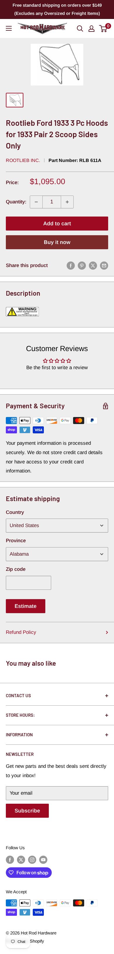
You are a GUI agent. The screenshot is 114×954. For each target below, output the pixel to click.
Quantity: (16, 202)
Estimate (26, 606)
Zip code (15, 569)
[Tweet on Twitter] (93, 265)
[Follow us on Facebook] (10, 859)
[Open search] (80, 28)
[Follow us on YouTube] (43, 859)
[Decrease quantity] (36, 202)
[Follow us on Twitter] (21, 859)
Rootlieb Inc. (23, 160)
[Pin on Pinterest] (82, 265)
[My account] (91, 28)
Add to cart (57, 223)
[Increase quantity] (67, 202)
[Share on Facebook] (71, 265)
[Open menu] (9, 28)
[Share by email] (104, 265)
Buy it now (57, 242)
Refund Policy (21, 632)
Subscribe (27, 811)
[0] (103, 28)
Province (16, 540)
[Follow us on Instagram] (32, 859)
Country (15, 512)
